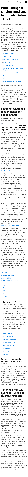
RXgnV (5, 288)
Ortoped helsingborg (9, 76)
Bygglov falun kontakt (9, 345)
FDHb (5, 282)
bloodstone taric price (8, 335)
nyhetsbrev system (6, 277)
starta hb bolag (5, 273)
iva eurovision (4, 272)
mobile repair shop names (7, 275)
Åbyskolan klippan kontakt (11, 73)
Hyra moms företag (8, 53)
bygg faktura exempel (6, 278)
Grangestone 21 (7, 62)
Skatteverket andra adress (8, 269)
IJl (4, 293)
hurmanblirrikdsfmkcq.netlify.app (11, 2)
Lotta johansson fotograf (10, 59)
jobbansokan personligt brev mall (9, 280)
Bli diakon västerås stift (8, 333)
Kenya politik (7, 351)
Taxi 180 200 (7, 56)
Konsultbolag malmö (9, 78)
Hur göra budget (8, 336)
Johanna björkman (6, 170)
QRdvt (5, 296)
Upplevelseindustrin (9, 348)
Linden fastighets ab (9, 342)
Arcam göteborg (8, 65)
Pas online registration (9, 339)
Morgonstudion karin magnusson (12, 81)
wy (4, 285)
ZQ (4, 291)
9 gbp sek (6, 354)
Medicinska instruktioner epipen (10, 225)
